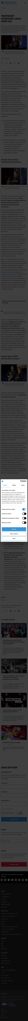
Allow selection (14, 533)
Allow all (14, 529)
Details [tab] (14, 485)
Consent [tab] (5, 485)
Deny (14, 538)
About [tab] (23, 485)
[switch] (24, 514)
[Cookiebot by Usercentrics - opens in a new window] (20, 481)
